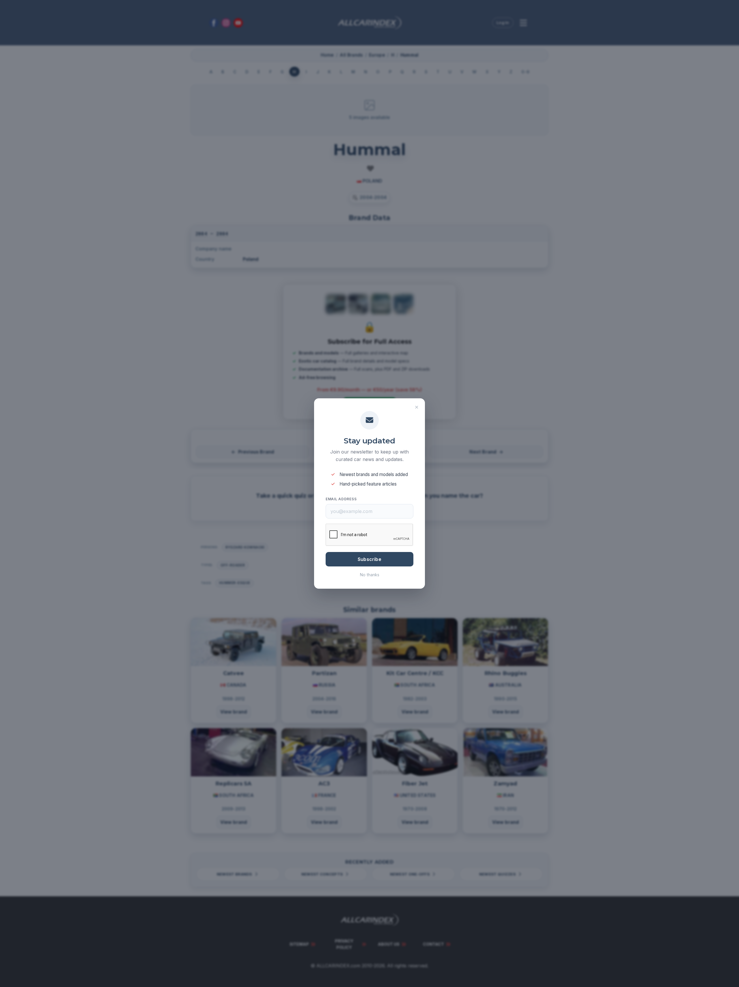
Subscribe (369, 559)
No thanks (369, 574)
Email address (341, 499)
